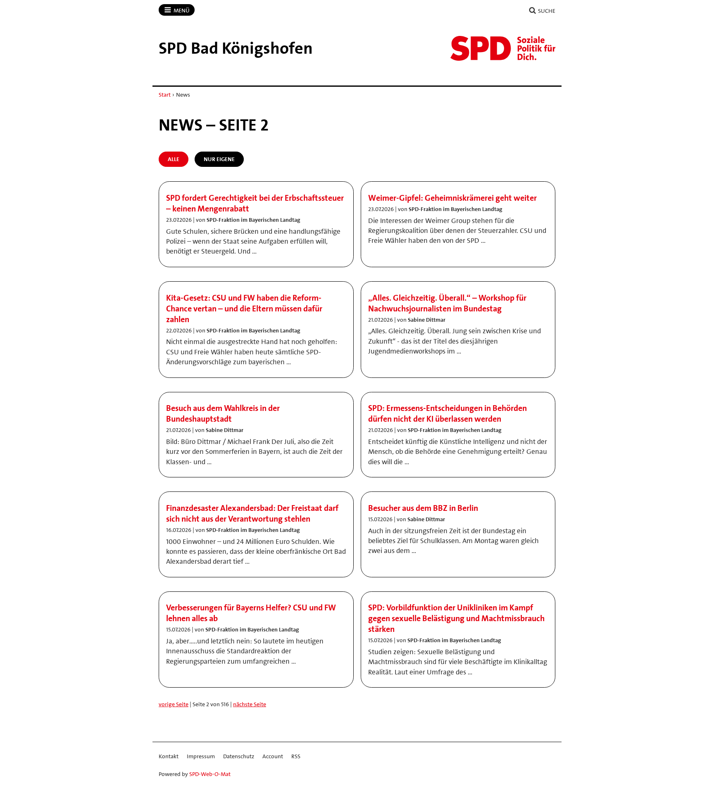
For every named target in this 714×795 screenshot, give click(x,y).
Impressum (201, 756)
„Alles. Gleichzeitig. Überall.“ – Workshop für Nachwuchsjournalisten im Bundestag (447, 303)
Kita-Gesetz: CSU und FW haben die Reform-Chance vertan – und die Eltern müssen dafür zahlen (244, 308)
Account (272, 756)
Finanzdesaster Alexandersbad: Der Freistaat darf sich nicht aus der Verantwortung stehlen (252, 513)
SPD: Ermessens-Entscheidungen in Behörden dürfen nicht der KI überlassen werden (447, 413)
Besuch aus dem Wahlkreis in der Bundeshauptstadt (223, 413)
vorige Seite (173, 704)
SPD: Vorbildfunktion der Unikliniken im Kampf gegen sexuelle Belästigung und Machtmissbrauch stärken (456, 618)
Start (165, 94)
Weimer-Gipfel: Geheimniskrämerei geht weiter (452, 197)
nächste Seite (249, 704)
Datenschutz (238, 756)
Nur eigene (219, 159)
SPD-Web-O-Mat (210, 774)
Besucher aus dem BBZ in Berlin (423, 508)
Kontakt (168, 756)
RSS (295, 756)
